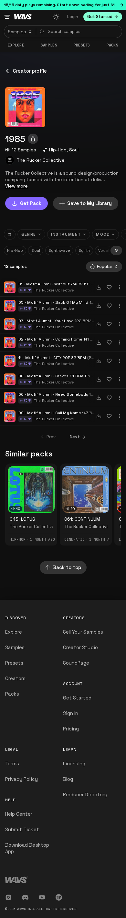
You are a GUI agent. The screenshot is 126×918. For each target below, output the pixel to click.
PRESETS (82, 45)
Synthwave (59, 250)
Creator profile (30, 71)
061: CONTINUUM (82, 519)
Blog (68, 779)
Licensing (74, 763)
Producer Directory (85, 794)
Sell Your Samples (83, 632)
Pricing (71, 729)
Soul (74, 150)
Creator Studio (80, 647)
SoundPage (76, 663)
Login (72, 16)
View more (16, 186)
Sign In (70, 713)
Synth (84, 250)
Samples (49, 45)
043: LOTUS (22, 519)
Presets (14, 663)
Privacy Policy (21, 779)
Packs (113, 45)
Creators (15, 678)
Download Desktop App (27, 848)
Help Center (19, 814)
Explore (16, 45)
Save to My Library (89, 203)
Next (75, 437)
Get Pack (30, 203)
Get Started (77, 698)
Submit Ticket (22, 829)
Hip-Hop (58, 150)
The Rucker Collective (41, 160)
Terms (12, 763)
